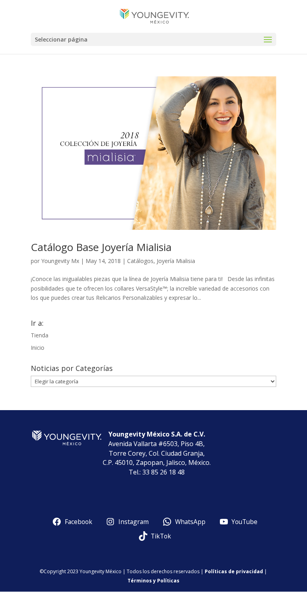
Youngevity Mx (60, 261)
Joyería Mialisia (176, 261)
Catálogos (140, 261)
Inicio (37, 347)
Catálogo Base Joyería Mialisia (101, 247)
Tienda (39, 335)
